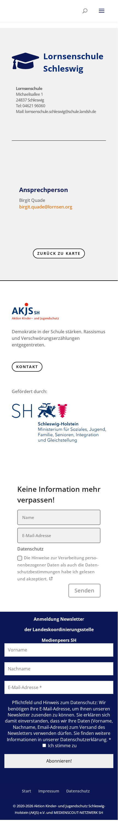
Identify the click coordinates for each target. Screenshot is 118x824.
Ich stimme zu (62, 746)
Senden (84, 590)
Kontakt (27, 366)
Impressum (48, 791)
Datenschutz (78, 791)
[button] (101, 14)
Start (26, 791)
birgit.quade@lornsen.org (45, 207)
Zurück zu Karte (58, 253)
